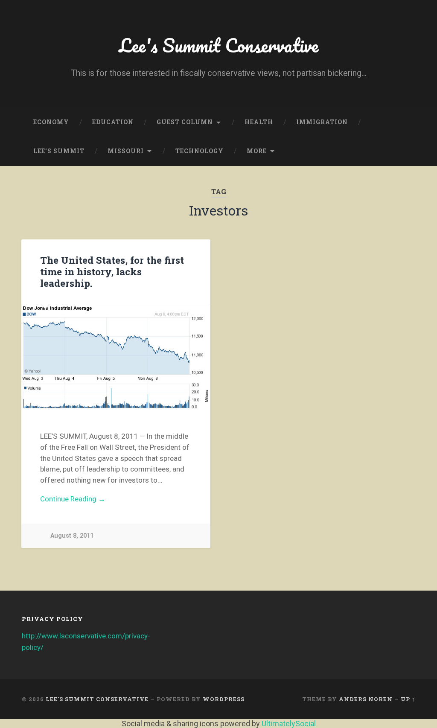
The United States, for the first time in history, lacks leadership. (112, 271)
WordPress (224, 699)
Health (259, 122)
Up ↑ (408, 699)
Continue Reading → (72, 499)
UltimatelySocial (289, 723)
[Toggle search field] (400, 151)
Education (113, 122)
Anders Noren (366, 699)
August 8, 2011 (71, 535)
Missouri (126, 151)
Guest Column (185, 122)
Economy (51, 122)
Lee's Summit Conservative (218, 45)
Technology (199, 151)
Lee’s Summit (58, 151)
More (257, 151)
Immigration (322, 122)
